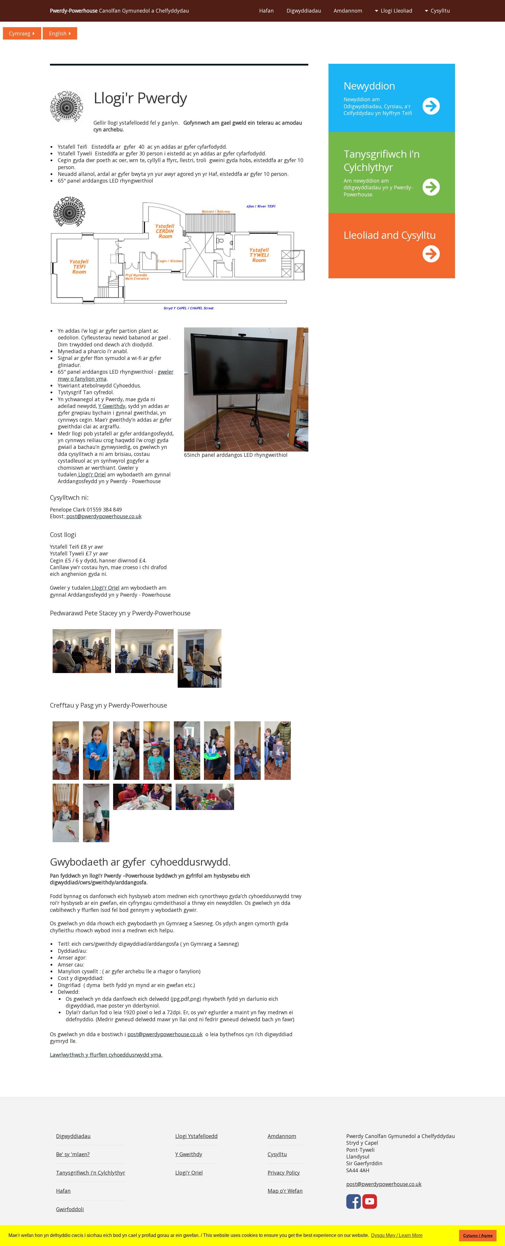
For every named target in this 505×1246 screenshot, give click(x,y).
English (58, 33)
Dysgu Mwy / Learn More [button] (397, 1235)
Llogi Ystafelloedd (196, 1135)
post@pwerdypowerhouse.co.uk (103, 516)
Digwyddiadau (304, 10)
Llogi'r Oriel (91, 474)
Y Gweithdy (111, 405)
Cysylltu (440, 10)
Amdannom (348, 10)
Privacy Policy (284, 1172)
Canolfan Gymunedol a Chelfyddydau (119, 10)
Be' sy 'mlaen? (73, 1154)
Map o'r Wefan (285, 1190)
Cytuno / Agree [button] (478, 1235)
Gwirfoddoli (70, 1209)
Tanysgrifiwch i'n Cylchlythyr (90, 1172)
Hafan (266, 10)
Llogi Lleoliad (396, 10)
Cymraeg (19, 33)
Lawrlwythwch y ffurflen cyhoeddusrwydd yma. (106, 1054)
